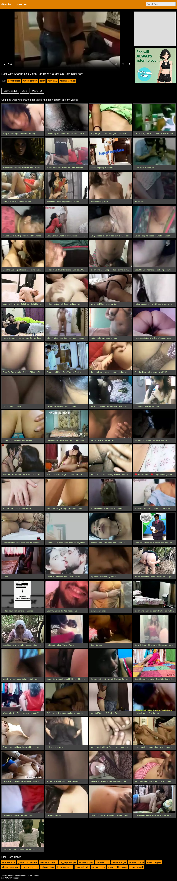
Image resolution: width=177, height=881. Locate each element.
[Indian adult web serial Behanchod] (23, 594)
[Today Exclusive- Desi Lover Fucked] (66, 765)
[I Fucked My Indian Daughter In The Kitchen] (154, 117)
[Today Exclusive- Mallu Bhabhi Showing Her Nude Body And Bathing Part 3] (154, 288)
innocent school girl (48, 862)
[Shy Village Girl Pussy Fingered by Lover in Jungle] (110, 117)
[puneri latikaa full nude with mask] (23, 424)
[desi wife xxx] (110, 629)
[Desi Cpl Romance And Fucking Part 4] (66, 560)
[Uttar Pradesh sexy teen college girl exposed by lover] (66, 322)
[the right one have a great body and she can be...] (154, 765)
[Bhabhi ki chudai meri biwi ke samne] (110, 492)
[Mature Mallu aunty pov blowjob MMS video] (23, 219)
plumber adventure (10, 867)
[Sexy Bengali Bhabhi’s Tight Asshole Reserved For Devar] (66, 219)
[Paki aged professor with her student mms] (66, 424)
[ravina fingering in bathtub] (110, 151)
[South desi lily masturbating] (154, 390)
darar (42, 81)
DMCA (9, 878)
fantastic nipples (153, 862)
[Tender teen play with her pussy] (23, 492)
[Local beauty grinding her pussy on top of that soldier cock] (23, 629)
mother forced (14, 81)
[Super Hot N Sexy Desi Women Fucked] (66, 356)
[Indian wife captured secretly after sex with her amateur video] (154, 594)
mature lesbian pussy (117, 867)
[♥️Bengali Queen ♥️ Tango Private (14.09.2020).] (154, 458)
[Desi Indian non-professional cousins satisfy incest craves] (23, 254)
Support (15, 878)
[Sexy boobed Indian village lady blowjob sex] (110, 219)
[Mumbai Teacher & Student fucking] (110, 697)
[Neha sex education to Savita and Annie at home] (154, 526)
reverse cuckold (136, 862)
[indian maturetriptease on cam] (110, 322)
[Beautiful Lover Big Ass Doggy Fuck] (66, 594)
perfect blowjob (136, 867)
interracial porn (102, 862)
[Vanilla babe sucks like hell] (110, 424)
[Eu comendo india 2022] (23, 390)
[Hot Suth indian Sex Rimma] (154, 697)
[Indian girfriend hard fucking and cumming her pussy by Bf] (110, 731)
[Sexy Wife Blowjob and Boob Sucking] (23, 117)
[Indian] (23, 560)
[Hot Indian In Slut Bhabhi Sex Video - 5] (110, 526)
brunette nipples (86, 862)
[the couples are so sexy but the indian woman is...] (110, 356)
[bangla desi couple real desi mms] (23, 799)
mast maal (52, 81)
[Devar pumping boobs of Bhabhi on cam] (154, 219)
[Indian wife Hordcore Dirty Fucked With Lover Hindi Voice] (110, 458)
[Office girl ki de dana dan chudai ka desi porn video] (66, 697)
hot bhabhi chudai (68, 81)
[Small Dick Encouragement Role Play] (66, 185)
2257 (3, 878)
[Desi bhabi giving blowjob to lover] (66, 390)
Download (37, 91)
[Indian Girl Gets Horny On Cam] (110, 288)
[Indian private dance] (66, 731)
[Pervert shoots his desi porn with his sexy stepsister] (23, 731)
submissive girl (82, 867)
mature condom (30, 81)
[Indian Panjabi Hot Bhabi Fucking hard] (66, 288)
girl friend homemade (27, 862)
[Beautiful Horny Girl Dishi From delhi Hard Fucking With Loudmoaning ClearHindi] (23, 288)
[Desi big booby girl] (66, 799)
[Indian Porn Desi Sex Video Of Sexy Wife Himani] (110, 390)
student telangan (119, 862)
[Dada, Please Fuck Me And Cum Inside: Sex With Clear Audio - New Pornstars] (23, 833)
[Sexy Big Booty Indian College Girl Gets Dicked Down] (23, 356)
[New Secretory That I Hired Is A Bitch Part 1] (154, 492)
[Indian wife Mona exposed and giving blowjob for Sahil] (110, 254)
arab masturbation (30, 867)
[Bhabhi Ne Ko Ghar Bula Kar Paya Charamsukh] (154, 799)
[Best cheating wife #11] (110, 185)
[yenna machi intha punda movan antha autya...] (154, 731)
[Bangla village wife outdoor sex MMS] (154, 356)
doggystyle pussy (65, 867)
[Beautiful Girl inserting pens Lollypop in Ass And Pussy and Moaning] (154, 254)
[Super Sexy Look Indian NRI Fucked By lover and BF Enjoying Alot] (66, 663)
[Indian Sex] (154, 185)
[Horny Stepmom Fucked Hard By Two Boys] (23, 322)
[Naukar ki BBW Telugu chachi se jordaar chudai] (66, 458)
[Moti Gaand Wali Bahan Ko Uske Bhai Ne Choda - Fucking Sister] (66, 151)
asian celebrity (47, 867)
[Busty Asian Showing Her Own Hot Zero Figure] (23, 151)
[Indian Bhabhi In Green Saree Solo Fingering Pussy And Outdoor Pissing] (154, 560)
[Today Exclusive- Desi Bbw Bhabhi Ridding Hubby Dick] (110, 799)
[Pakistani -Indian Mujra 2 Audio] (66, 629)
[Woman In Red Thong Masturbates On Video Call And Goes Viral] (23, 697)
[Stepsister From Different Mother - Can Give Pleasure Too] (23, 458)
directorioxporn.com (14, 4)
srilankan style (8, 862)
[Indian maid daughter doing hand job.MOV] (66, 254)
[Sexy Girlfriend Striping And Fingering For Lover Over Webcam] (154, 629)
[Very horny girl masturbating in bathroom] (23, 663)
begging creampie (68, 862)
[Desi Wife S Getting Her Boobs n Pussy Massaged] (23, 765)
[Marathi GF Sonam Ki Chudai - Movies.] (154, 424)
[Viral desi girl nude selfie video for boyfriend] (66, 526)
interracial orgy (98, 867)
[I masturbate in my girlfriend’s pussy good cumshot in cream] (154, 322)
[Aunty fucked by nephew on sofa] (23, 185)
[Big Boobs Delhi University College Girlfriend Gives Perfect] (110, 663)
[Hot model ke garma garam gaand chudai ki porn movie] (66, 492)
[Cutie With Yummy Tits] (154, 151)
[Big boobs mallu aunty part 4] (110, 560)
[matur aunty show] (110, 594)
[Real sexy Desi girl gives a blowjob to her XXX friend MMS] (110, 765)
